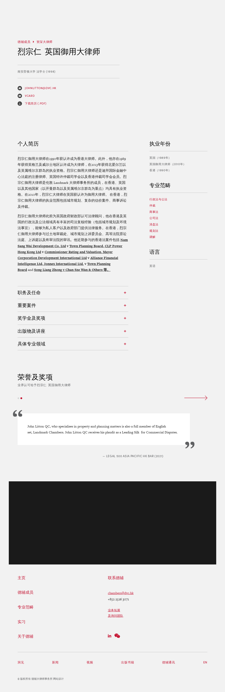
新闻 (55, 662)
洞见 (21, 662)
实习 (21, 621)
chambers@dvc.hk (121, 593)
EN (205, 662)
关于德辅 (25, 636)
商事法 (153, 212)
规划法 (153, 231)
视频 (90, 662)
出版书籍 (127, 662)
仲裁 (152, 205)
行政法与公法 (158, 199)
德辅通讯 (168, 662)
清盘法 (153, 224)
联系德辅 (116, 577)
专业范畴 (25, 607)
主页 (21, 577)
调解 (152, 237)
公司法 (153, 218)
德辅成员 (24, 42)
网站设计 (58, 679)
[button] (18, 398)
